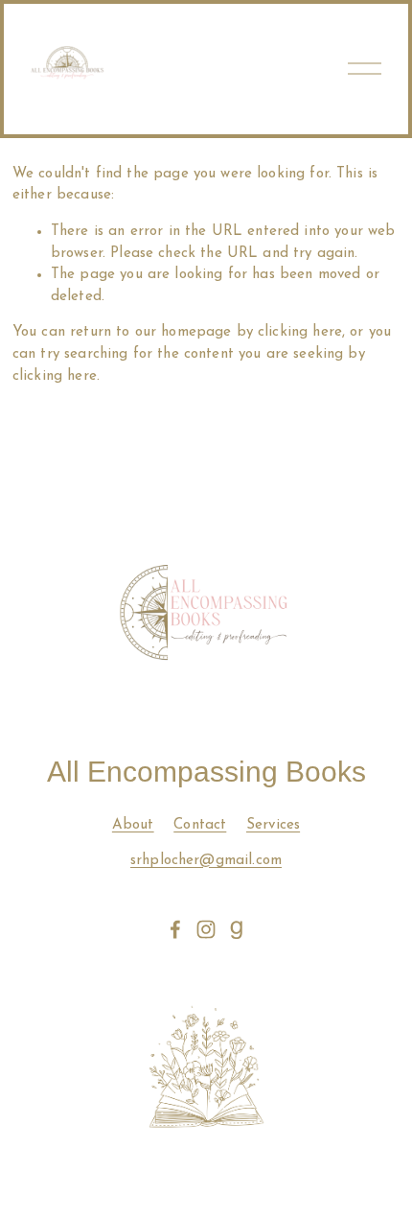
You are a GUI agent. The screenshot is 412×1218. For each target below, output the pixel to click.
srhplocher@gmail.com (206, 861)
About (133, 825)
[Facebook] (175, 929)
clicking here (300, 332)
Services (273, 825)
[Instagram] (206, 929)
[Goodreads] (236, 929)
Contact (199, 825)
